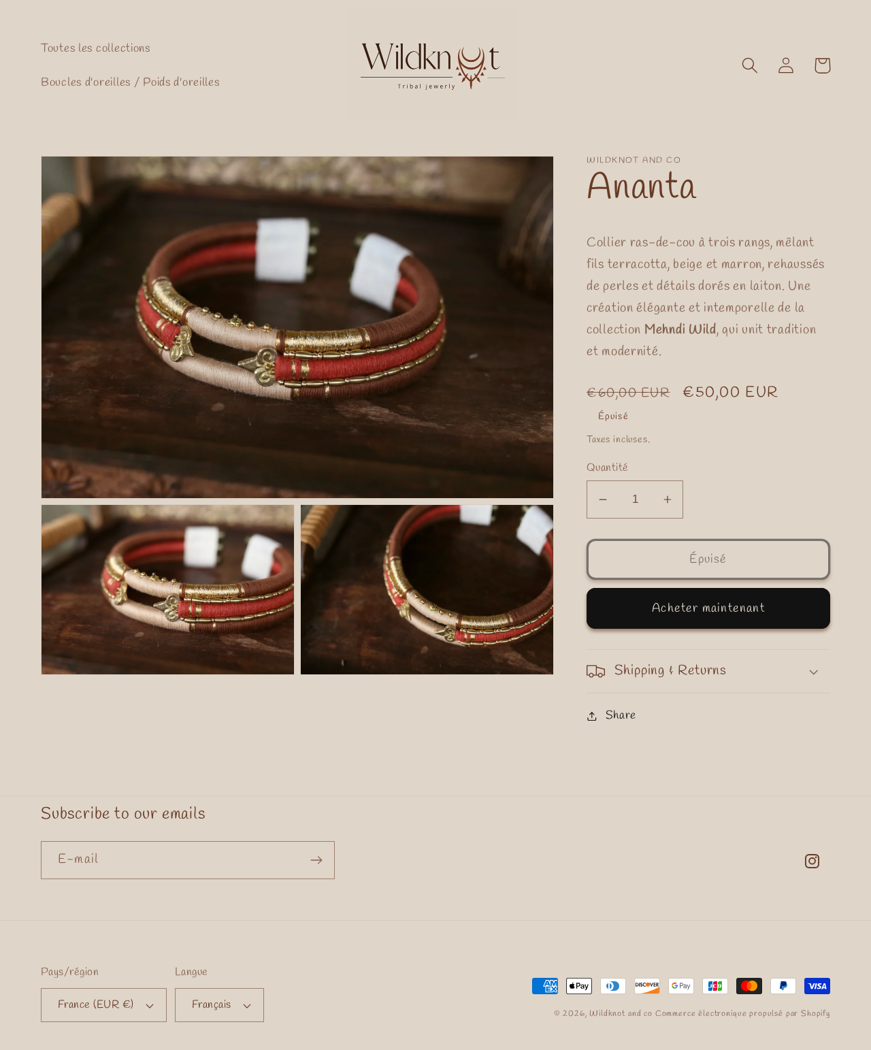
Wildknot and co (622, 1013)
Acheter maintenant (708, 608)
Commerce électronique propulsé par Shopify (742, 1013)
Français (211, 1005)
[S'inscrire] (316, 860)
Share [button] (621, 715)
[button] (750, 66)
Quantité (608, 468)
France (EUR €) (96, 1005)
